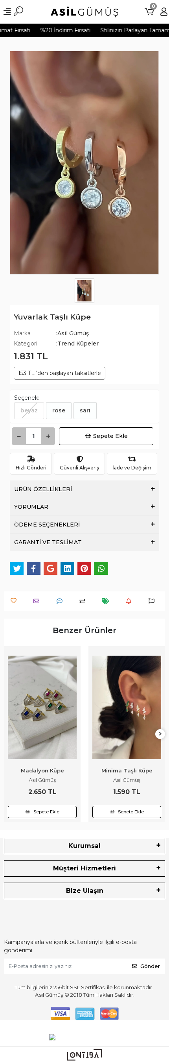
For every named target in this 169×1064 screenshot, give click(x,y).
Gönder (150, 966)
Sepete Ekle (110, 436)
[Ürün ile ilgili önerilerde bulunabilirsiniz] (153, 601)
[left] (9, 734)
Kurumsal (84, 846)
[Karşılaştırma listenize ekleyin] (84, 601)
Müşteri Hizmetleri (84, 868)
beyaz (29, 410)
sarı (85, 410)
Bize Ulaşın (84, 890)
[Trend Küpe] (126, 684)
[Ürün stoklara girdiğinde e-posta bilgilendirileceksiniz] (130, 601)
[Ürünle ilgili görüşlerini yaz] (61, 601)
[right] (160, 734)
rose (58, 410)
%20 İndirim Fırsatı (58, 30)
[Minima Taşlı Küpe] (42, 707)
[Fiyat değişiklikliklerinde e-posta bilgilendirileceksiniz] (107, 601)
